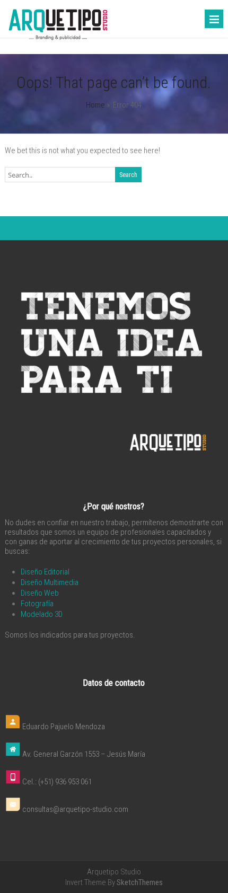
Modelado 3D (42, 614)
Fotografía (37, 603)
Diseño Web (40, 593)
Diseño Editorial (45, 572)
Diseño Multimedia (49, 582)
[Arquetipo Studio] (58, 39)
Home (95, 105)
